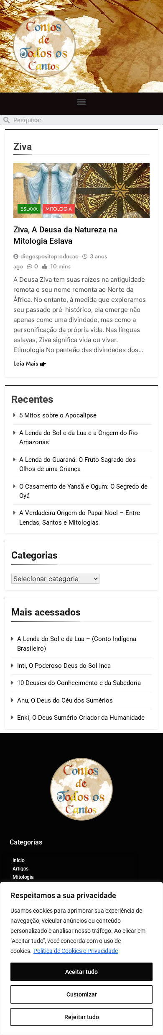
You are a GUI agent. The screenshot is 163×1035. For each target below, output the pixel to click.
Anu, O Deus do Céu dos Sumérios (65, 700)
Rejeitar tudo (81, 1017)
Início (18, 860)
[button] (82, 101)
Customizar (81, 994)
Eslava (29, 209)
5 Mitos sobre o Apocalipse (58, 415)
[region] (81, 958)
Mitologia (59, 209)
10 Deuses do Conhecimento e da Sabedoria (79, 683)
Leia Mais (25, 363)
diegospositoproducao (49, 256)
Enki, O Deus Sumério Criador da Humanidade (81, 717)
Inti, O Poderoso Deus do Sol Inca (64, 665)
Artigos (20, 869)
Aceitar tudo (81, 971)
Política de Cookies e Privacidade (75, 950)
